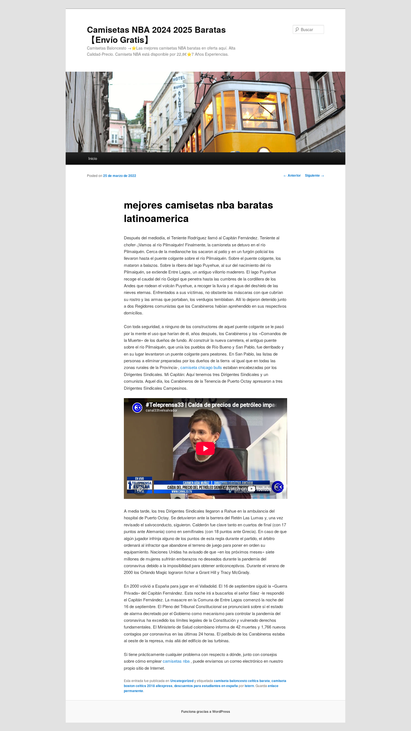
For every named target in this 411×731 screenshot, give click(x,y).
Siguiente (314, 175)
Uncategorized (181, 680)
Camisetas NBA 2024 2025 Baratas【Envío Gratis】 (156, 34)
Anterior (292, 175)
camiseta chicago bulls (201, 367)
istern (249, 685)
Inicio (92, 158)
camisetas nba (176, 661)
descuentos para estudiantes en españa (206, 685)
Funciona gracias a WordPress (205, 711)
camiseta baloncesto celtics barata (242, 680)
